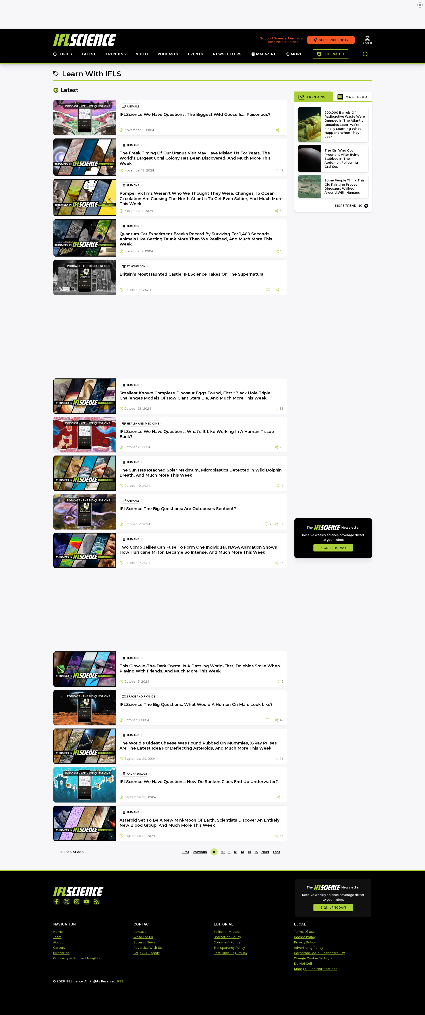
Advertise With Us (147, 947)
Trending (116, 54)
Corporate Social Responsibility (319, 953)
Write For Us (143, 937)
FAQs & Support (146, 953)
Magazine (266, 54)
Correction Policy (227, 937)
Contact (139, 931)
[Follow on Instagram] (76, 901)
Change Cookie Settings (313, 958)
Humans (133, 145)
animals (133, 106)
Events (195, 54)
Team (57, 937)
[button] (365, 54)
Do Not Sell (303, 963)
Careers (59, 947)
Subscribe (61, 953)
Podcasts (168, 54)
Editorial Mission (227, 931)
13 (242, 852)
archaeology (137, 773)
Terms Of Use (304, 931)
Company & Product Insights (76, 958)
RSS (120, 981)
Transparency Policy (229, 947)
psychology (136, 266)
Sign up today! (333, 547)
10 (223, 852)
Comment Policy (227, 942)
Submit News (144, 942)
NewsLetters (227, 54)
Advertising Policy (308, 947)
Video (142, 54)
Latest (89, 54)
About (58, 942)
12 (235, 852)
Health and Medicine (143, 423)
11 (229, 852)
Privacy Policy (305, 942)
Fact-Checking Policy (230, 953)
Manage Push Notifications (315, 969)
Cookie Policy (304, 937)
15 (256, 852)
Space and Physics (141, 696)
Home (58, 931)
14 (249, 852)
